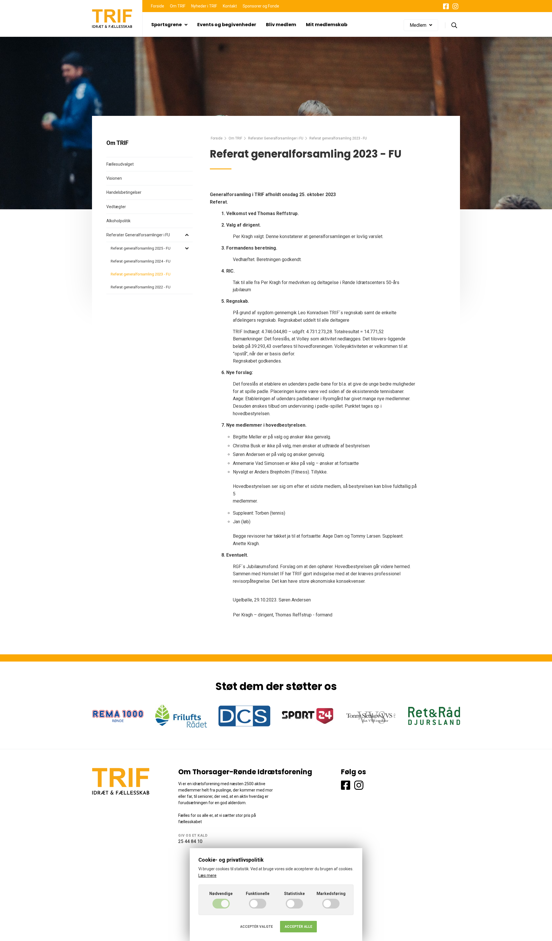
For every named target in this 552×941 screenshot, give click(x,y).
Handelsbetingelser (123, 192)
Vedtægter (116, 206)
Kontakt (230, 6)
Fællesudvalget (120, 164)
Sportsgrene (166, 24)
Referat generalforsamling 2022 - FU (140, 287)
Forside (157, 6)
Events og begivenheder (226, 24)
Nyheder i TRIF (204, 6)
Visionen (114, 178)
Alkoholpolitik (118, 221)
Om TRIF (177, 6)
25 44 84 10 (190, 841)
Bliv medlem (281, 24)
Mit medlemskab (326, 24)
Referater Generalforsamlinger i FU (275, 138)
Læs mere (207, 875)
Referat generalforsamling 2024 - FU (140, 261)
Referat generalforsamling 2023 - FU (140, 274)
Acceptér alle (298, 927)
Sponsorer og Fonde (261, 6)
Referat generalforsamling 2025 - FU (140, 248)
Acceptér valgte (256, 927)
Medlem (418, 25)
